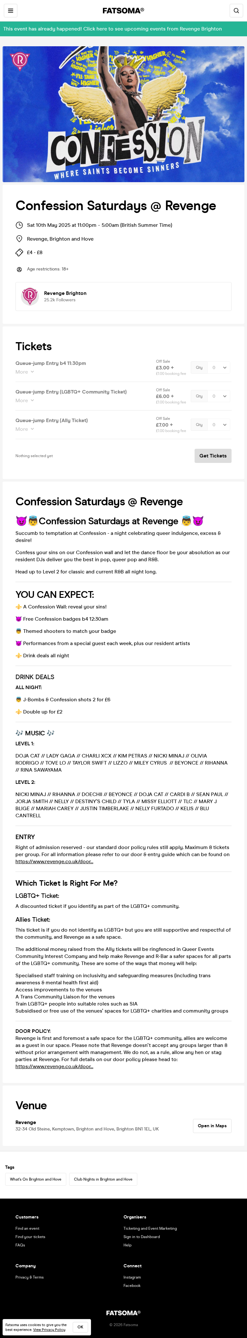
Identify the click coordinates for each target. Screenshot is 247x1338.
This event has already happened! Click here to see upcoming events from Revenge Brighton (112, 29)
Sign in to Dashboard (142, 1237)
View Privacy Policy (49, 1330)
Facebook (132, 1285)
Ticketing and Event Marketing (150, 1228)
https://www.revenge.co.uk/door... (54, 861)
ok (80, 1327)
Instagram (132, 1277)
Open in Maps (212, 1126)
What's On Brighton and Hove (35, 1179)
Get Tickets (213, 456)
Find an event (27, 1228)
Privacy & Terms (29, 1277)
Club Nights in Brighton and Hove (103, 1179)
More (21, 372)
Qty (199, 367)
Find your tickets (30, 1237)
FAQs (20, 1245)
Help (128, 1245)
